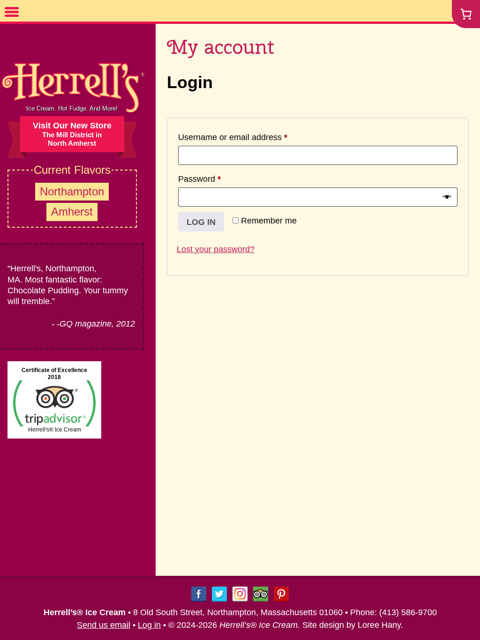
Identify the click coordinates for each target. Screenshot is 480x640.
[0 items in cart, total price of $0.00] (466, 14)
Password (216, 179)
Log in (201, 222)
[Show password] (447, 197)
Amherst (72, 211)
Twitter (219, 594)
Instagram (240, 594)
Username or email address (249, 137)
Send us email (103, 625)
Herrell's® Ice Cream (54, 429)
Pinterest (281, 594)
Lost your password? (216, 249)
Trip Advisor (260, 594)
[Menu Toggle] (12, 12)
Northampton (72, 191)
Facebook (198, 594)
